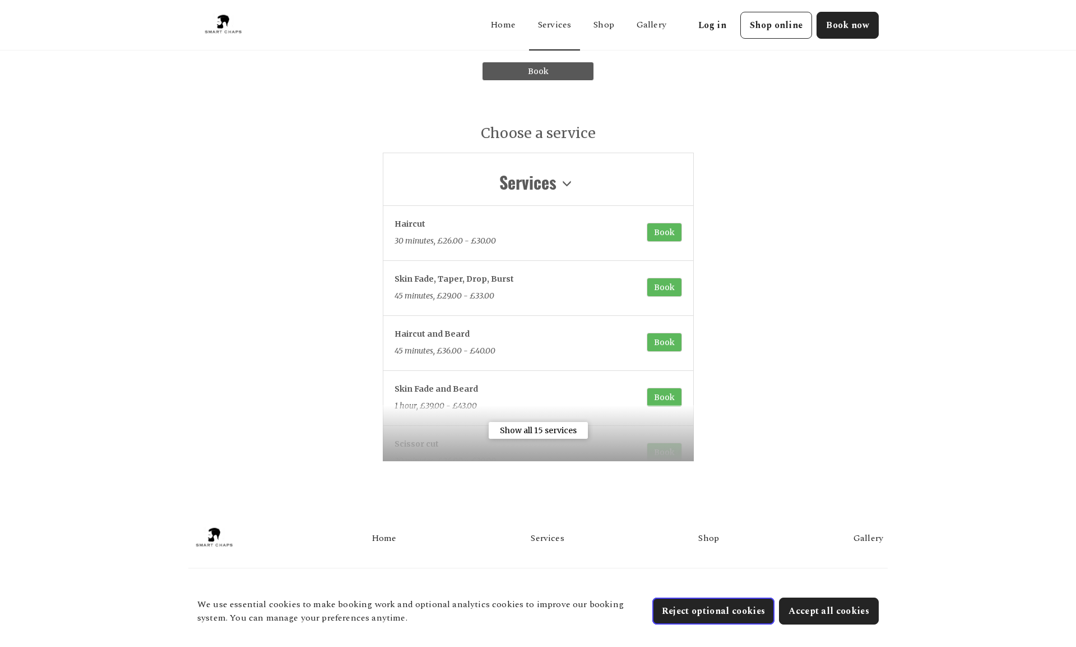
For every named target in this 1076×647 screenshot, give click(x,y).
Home (503, 24)
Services (554, 24)
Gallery (651, 24)
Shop (603, 24)
